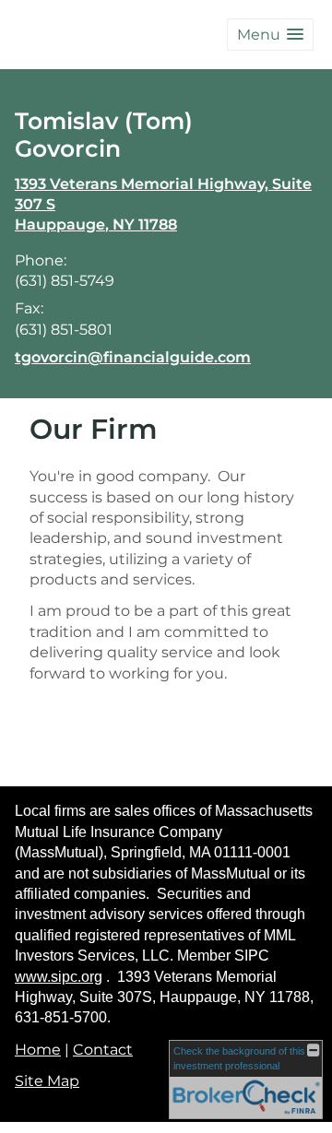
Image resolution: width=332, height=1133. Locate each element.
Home (38, 1049)
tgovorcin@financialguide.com (133, 357)
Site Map (47, 1081)
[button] (270, 34)
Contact (103, 1049)
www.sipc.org (58, 977)
